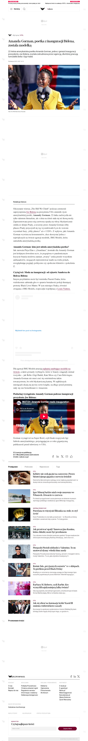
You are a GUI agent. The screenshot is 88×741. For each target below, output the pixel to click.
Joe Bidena (31, 211)
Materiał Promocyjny (39, 508)
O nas (10, 686)
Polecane (29, 467)
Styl (21, 35)
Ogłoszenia (45, 688)
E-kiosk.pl (62, 686)
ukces (50, 9)
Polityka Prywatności (28, 686)
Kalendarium (26, 713)
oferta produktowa (43, 713)
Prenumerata (45, 690)
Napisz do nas (13, 690)
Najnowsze (44, 467)
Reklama (44, 686)
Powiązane (13, 467)
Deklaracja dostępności (29, 695)
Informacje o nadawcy (29, 693)
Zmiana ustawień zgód (29, 688)
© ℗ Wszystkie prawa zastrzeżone (26, 455)
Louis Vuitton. (64, 288)
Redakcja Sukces (19, 202)
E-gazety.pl (63, 688)
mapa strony (12, 713)
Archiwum (44, 693)
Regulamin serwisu (28, 690)
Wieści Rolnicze (64, 697)
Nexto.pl (62, 690)
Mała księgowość (65, 693)
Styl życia (16, 35)
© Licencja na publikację (22, 452)
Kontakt (11, 688)
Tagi (58, 467)
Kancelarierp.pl (64, 695)
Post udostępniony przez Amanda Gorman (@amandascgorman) (44, 360)
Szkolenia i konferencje (16, 707)
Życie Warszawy (65, 700)
